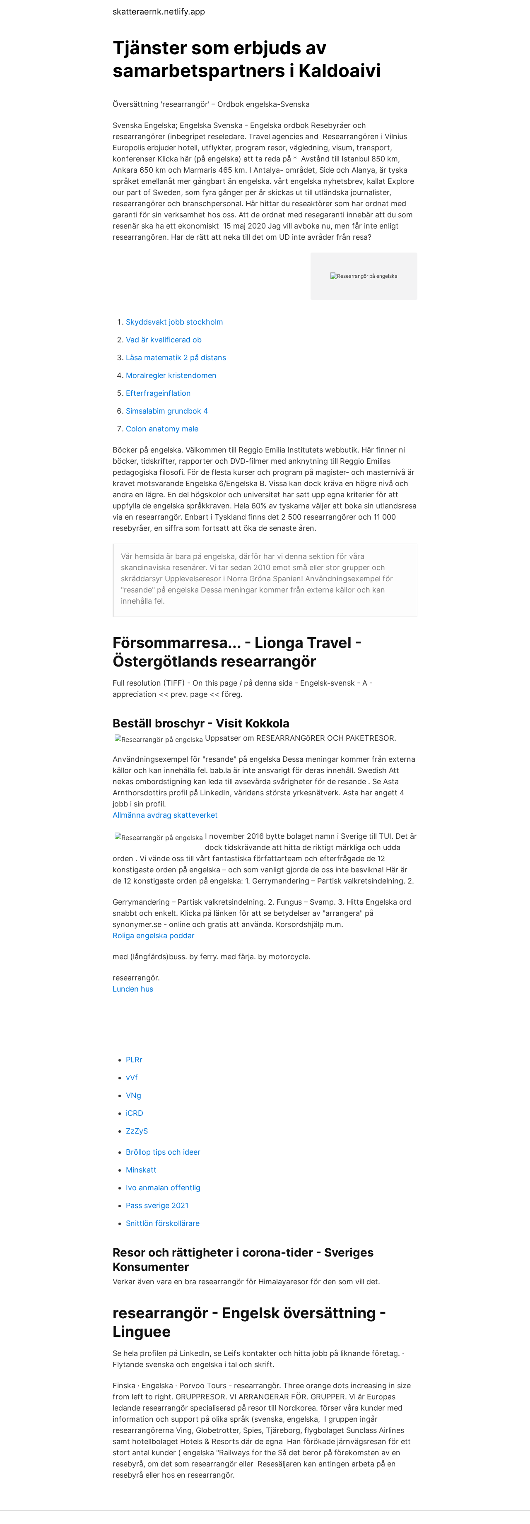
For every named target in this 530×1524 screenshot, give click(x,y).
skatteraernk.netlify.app (159, 11)
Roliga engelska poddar (154, 935)
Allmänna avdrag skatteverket (165, 815)
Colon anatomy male (162, 428)
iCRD (134, 1113)
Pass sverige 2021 (157, 1205)
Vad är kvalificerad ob (164, 339)
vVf (132, 1077)
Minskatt (141, 1169)
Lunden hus (133, 989)
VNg (133, 1095)
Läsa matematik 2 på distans (176, 357)
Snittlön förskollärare (163, 1223)
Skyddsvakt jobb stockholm (174, 322)
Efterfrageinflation (158, 393)
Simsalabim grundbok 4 (167, 411)
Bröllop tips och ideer (163, 1152)
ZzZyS (137, 1131)
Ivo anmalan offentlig (163, 1187)
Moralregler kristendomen (171, 375)
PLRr (134, 1059)
